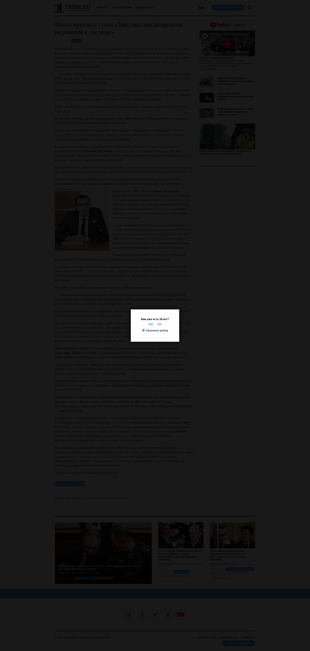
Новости (102, 7)
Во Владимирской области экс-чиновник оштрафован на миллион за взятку (235, 111)
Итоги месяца (181, 572)
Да (159, 324)
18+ (201, 7)
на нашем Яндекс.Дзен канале (108, 498)
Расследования (121, 7)
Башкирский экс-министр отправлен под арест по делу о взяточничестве (235, 81)
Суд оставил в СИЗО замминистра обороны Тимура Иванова (235, 96)
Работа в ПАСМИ (207, 637)
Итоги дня (231, 569)
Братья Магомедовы (221, 573)
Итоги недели (81, 578)
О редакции (248, 637)
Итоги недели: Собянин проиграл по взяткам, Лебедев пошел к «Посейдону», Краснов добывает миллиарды (179, 555)
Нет (151, 324)
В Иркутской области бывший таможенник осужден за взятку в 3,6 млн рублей (225, 152)
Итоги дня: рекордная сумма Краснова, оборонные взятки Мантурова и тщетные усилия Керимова (228, 555)
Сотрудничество (229, 637)
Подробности (144, 7)
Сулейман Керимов (220, 578)
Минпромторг (240, 573)
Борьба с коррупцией (101, 578)
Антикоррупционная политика (174, 576)
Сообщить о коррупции (228, 7)
